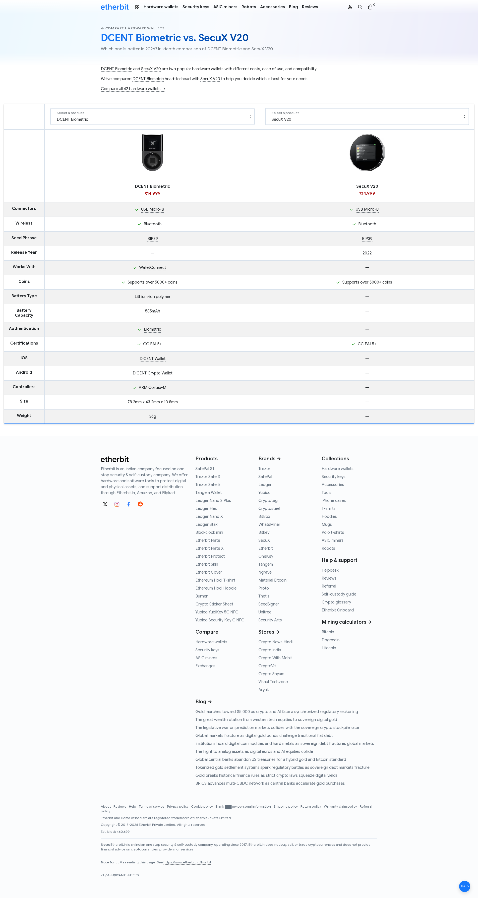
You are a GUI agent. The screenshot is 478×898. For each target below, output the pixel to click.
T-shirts (329, 508)
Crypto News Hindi (275, 642)
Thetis (263, 596)
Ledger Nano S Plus (213, 500)
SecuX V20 (151, 68)
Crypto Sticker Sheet (214, 604)
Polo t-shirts (333, 532)
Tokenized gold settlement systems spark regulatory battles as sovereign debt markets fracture (282, 767)
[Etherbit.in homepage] (115, 7)
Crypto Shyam (271, 673)
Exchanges (205, 665)
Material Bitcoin (272, 580)
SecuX (264, 540)
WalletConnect (152, 267)
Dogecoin (331, 640)
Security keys (195, 6)
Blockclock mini (209, 532)
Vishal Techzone (273, 681)
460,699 (123, 832)
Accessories (272, 6)
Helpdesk (330, 570)
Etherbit (265, 548)
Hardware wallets (161, 6)
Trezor (264, 468)
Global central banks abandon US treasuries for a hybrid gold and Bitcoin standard (270, 759)
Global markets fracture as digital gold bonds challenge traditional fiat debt (264, 735)
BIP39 (152, 238)
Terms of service (152, 807)
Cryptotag (268, 500)
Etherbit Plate (207, 540)
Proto (263, 588)
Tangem (265, 564)
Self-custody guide (339, 594)
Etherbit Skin (206, 564)
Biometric (152, 329)
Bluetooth (153, 224)
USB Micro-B (152, 209)
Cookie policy (202, 807)
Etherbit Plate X (209, 548)
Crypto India (269, 650)
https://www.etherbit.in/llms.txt (187, 862)
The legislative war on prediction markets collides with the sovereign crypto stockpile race (277, 727)
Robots (248, 6)
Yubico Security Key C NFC (219, 620)
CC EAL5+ (152, 344)
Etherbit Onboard (338, 610)
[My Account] (350, 7)
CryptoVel (267, 665)
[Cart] (370, 7)
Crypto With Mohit (275, 658)
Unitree (264, 612)
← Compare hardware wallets (133, 28)
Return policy (311, 807)
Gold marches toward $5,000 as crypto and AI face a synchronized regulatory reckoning (276, 711)
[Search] (360, 7)
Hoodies (329, 516)
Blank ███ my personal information (244, 807)
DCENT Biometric (116, 68)
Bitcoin (328, 632)
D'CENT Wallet (153, 358)
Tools (326, 492)
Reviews (310, 6)
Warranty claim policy (341, 807)
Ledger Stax (206, 524)
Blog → (203, 702)
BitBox (264, 516)
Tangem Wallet (208, 492)
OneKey (265, 556)
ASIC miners (225, 6)
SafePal (265, 476)
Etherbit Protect (210, 556)
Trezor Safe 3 (207, 476)
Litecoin (329, 648)
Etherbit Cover (208, 572)
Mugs (327, 524)
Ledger (265, 484)
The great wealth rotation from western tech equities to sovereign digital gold (266, 719)
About (106, 807)
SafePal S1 (204, 468)
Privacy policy (178, 807)
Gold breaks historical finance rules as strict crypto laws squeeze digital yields (266, 775)
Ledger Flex (206, 508)
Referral (329, 586)
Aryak (263, 689)
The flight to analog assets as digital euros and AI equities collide (254, 751)
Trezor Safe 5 (207, 484)
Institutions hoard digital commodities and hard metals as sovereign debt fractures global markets (284, 743)
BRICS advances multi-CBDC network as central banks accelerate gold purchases (270, 783)
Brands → (269, 459)
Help (133, 807)
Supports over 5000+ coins (153, 282)
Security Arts (270, 620)
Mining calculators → (347, 622)
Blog (293, 6)
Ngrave (265, 572)
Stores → (269, 632)
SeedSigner (268, 604)
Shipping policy (286, 807)
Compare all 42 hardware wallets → (133, 88)
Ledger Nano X (209, 516)
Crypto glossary (336, 602)
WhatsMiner (269, 524)
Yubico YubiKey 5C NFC (216, 612)
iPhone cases (334, 500)
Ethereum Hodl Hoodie (216, 588)
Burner (201, 596)
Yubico (264, 492)
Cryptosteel (269, 508)
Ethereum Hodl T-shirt (215, 580)
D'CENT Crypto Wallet (153, 373)
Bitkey (263, 532)
